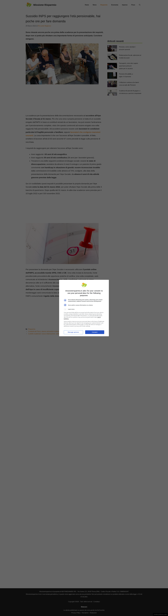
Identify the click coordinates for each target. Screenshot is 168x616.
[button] (84, 309)
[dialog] (84, 308)
